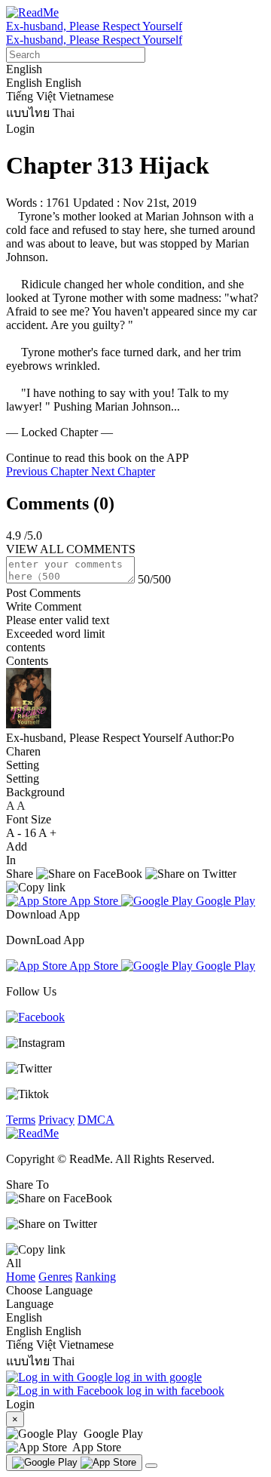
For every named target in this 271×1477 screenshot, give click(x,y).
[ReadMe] (32, 12)
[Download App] (74, 1462)
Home (20, 1276)
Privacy (56, 1119)
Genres (55, 1276)
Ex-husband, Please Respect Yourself (94, 26)
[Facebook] (35, 1017)
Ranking (95, 1276)
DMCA (96, 1119)
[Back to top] (151, 1465)
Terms (20, 1119)
